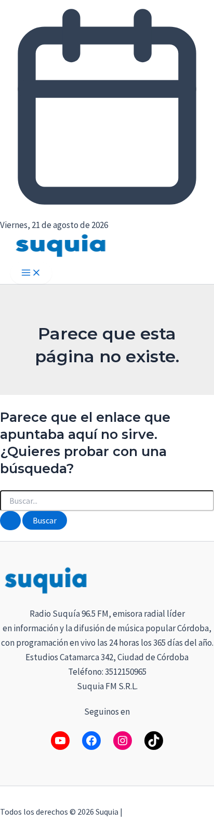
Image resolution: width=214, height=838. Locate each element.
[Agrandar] (200, 578)
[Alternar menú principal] (31, 273)
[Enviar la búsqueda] (10, 520)
